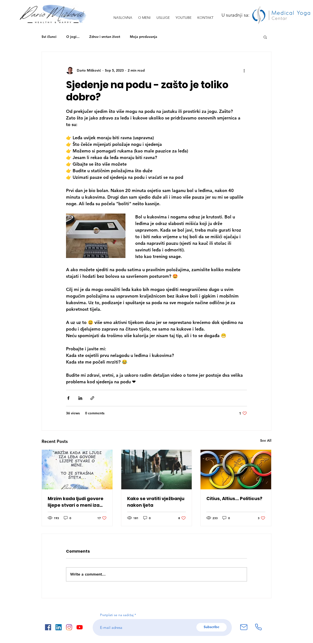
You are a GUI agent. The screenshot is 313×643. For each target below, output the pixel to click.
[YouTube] (80, 627)
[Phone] (258, 627)
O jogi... (72, 36)
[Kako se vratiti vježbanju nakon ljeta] (156, 469)
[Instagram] (69, 627)
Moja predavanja (143, 36)
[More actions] (244, 70)
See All (265, 440)
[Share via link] (92, 398)
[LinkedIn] (59, 627)
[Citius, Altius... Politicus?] (236, 469)
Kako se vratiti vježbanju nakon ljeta (155, 501)
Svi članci (49, 36)
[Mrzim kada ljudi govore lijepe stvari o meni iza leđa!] (77, 469)
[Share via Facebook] (68, 398)
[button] (265, 37)
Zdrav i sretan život (104, 36)
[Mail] (244, 627)
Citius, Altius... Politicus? (234, 498)
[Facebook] (48, 627)
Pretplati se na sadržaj (117, 615)
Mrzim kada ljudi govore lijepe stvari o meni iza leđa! (75, 501)
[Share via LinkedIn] (80, 398)
